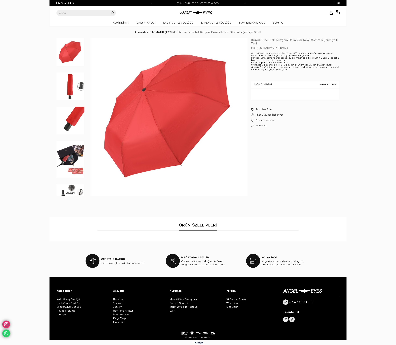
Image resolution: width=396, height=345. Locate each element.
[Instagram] (285, 319)
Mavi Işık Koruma (65, 310)
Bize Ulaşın (232, 306)
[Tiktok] (292, 319)
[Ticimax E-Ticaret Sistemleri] (198, 343)
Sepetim (117, 306)
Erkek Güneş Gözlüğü (68, 303)
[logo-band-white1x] (198, 333)
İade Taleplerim (121, 314)
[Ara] (112, 13)
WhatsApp (232, 303)
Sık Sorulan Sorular (236, 299)
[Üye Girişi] (331, 13)
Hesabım (118, 299)
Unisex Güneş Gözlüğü (68, 306)
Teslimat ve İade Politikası (183, 306)
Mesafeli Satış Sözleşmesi (183, 299)
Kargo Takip (119, 318)
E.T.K (172, 310)
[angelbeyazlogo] (306, 291)
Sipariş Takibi (67, 3)
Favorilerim (119, 322)
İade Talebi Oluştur (123, 310)
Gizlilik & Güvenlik (179, 303)
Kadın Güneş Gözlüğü (68, 299)
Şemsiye (61, 314)
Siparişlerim (119, 303)
